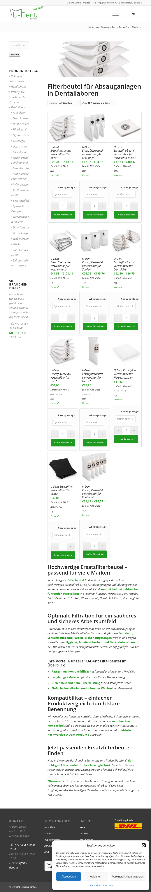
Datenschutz (95, 884)
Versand (54, 175)
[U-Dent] (26, 14)
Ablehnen (95, 876)
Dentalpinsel (20, 118)
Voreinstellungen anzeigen (127, 876)
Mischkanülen (21, 168)
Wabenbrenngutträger (26, 238)
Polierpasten (20, 184)
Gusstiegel (19, 141)
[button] (143, 845)
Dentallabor (18, 107)
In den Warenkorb (63, 214)
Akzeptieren (69, 876)
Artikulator (19, 112)
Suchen (15, 54)
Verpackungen (21, 233)
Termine (84, 833)
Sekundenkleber (22, 200)
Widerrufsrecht (52, 839)
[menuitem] (115, 14)
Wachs (17, 244)
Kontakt (48, 833)
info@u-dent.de (134, 2)
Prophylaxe (17, 92)
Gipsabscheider (22, 135)
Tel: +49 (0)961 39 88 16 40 (104, 2)
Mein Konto (50, 827)
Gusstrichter (20, 146)
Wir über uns (86, 839)
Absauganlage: (67, 187)
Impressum (108, 884)
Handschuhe (18, 86)
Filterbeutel (20, 129)
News (82, 827)
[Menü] (114, 14)
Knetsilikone (20, 152)
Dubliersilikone (22, 124)
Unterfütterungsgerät (26, 227)
